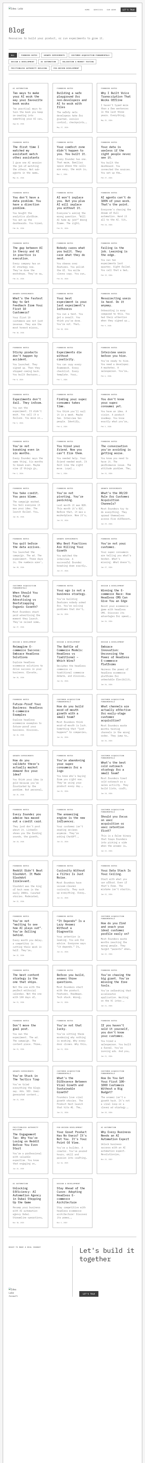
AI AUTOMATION (48, 62)
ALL (13, 55)
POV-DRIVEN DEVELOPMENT (66, 68)
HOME (87, 10)
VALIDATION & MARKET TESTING (78, 62)
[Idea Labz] (16, 10)
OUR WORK (111, 10)
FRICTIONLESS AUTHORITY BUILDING (29, 68)
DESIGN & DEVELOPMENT (22, 62)
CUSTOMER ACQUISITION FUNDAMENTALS (90, 55)
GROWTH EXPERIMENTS (54, 55)
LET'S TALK (128, 9)
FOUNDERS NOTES (29, 55)
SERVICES (98, 10)
